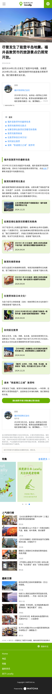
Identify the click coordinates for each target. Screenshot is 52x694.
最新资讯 (6, 668)
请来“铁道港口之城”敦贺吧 (21, 145)
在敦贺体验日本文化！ (18, 137)
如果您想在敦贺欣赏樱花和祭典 (22, 129)
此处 (45, 168)
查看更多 (43, 459)
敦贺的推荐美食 (15, 133)
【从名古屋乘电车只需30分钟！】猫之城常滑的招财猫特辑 (34, 517)
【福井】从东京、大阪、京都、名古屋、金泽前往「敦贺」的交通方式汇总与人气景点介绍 (31, 365)
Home (5, 653)
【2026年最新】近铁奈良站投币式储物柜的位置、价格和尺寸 (34, 540)
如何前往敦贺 (14, 141)
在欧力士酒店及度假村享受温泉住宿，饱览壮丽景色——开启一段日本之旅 (34, 594)
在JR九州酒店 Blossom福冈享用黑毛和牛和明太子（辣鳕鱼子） (34, 628)
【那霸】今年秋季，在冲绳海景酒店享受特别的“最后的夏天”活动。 (34, 606)
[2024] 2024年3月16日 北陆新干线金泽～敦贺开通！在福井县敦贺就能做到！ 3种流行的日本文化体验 (31, 312)
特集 (4, 663)
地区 (4, 658)
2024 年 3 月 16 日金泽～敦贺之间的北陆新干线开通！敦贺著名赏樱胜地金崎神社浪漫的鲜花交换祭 (31, 244)
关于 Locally (7, 673)
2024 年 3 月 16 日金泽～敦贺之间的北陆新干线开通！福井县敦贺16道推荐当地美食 (31, 278)
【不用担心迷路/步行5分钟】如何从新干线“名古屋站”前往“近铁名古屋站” (34, 563)
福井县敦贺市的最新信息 (19, 121)
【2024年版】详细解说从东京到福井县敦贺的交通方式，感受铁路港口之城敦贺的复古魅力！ (31, 349)
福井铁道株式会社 (22, 90)
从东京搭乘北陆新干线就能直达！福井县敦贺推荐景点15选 (31, 204)
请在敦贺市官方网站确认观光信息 (26, 400)
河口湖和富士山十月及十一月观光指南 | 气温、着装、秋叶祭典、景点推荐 (34, 529)
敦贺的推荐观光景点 (17, 125)
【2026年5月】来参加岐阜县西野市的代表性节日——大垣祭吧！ (33, 617)
